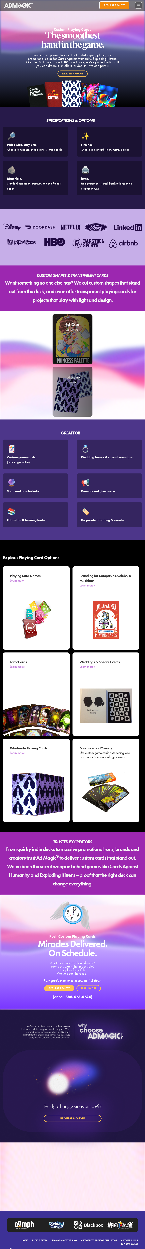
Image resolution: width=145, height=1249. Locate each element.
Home (25, 1240)
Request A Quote (72, 73)
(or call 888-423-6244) (72, 997)
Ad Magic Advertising (64, 1240)
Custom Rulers (129, 1240)
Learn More (88, 988)
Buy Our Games (129, 1244)
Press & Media (40, 1240)
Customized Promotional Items (99, 1240)
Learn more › (17, 580)
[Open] (138, 5)
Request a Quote (114, 5)
